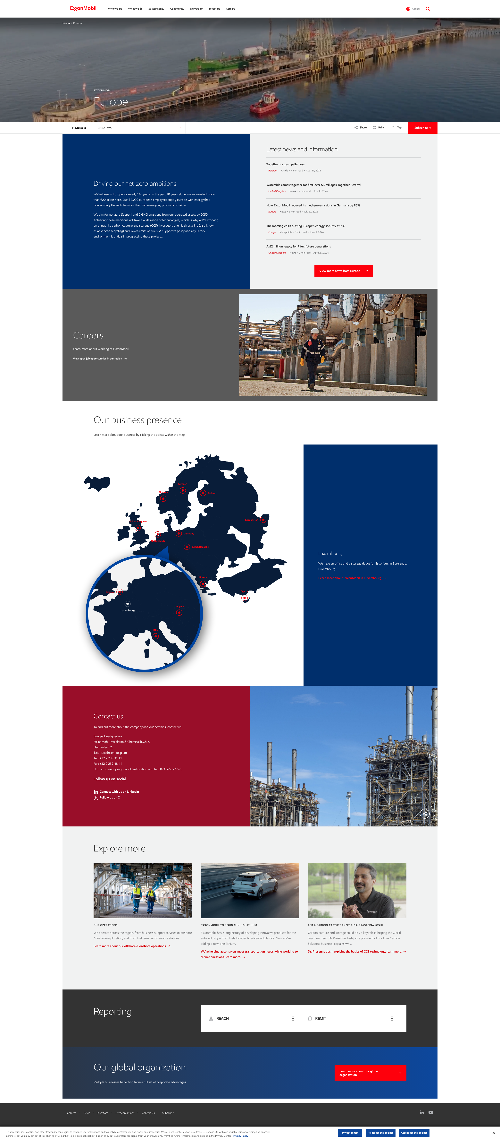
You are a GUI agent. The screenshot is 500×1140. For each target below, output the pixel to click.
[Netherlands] (158, 534)
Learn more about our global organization (359, 1073)
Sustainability (156, 8)
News (86, 1113)
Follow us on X (110, 797)
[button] (413, 9)
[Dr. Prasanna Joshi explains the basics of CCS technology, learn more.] (357, 890)
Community (177, 8)
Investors (214, 8)
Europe (272, 211)
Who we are (115, 8)
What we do (135, 8)
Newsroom (196, 8)
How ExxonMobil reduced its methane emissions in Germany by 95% (313, 205)
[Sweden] (183, 490)
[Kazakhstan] (263, 520)
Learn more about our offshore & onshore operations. (130, 946)
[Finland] (203, 493)
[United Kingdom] (138, 528)
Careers (230, 8)
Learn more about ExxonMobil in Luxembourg (350, 578)
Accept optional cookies (414, 1132)
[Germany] (179, 533)
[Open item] (293, 1018)
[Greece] (203, 584)
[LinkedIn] (422, 1112)
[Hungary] (179, 612)
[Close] (493, 1132)
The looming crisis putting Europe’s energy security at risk (306, 226)
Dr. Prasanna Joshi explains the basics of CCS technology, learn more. (355, 951)
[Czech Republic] (187, 547)
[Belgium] (119, 592)
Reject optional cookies (380, 1132)
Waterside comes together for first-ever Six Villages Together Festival (313, 185)
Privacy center (350, 1132)
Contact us (148, 1113)
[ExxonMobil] (85, 9)
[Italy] (156, 636)
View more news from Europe (339, 271)
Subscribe (421, 128)
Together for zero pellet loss (285, 164)
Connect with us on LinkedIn (119, 791)
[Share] (425, 814)
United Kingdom (277, 191)
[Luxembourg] (127, 604)
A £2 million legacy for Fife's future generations (298, 246)
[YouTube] (430, 1112)
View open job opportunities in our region (98, 358)
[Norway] (163, 499)
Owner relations (124, 1113)
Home (66, 23)
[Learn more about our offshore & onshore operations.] (143, 890)
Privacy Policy (240, 1135)
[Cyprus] (244, 598)
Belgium (272, 170)
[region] (250, 1133)
